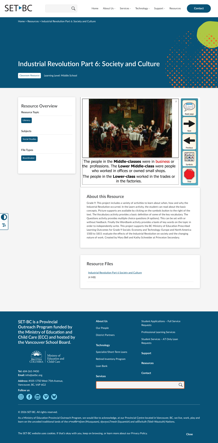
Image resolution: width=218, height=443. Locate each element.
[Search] (73, 9)
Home (95, 8)
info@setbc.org (33, 375)
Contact (199, 8)
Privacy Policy (139, 433)
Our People (102, 328)
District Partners (105, 335)
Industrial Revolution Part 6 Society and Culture (115, 272)
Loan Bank (101, 366)
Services (124, 8)
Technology (141, 8)
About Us (108, 8)
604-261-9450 (31, 371)
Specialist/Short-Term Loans (111, 352)
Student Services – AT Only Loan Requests (159, 341)
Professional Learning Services (158, 332)
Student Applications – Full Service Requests (160, 323)
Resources (175, 8)
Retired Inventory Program (110, 359)
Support (158, 8)
